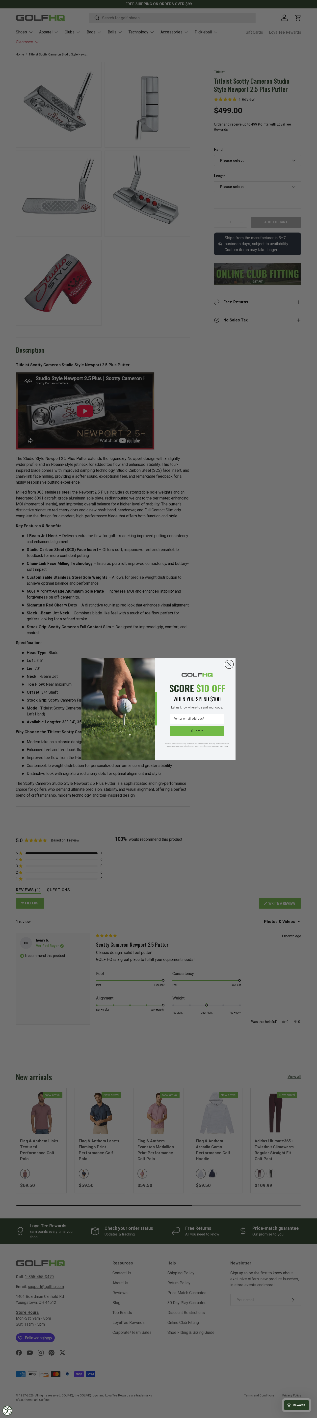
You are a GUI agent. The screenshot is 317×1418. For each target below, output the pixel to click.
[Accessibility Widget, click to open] (7, 1411)
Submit (197, 731)
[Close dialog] (229, 664)
